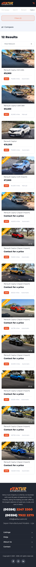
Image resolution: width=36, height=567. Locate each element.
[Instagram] (18, 561)
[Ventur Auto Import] (7, 3)
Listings (7, 532)
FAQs (6, 537)
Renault (23, 10)
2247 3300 (18, 509)
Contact (7, 547)
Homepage (5, 10)
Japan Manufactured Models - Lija (18, 523)
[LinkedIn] (23, 561)
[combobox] (18, 44)
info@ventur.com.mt (18, 519)
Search (15, 10)
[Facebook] (13, 561)
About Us (8, 542)
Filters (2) (18, 18)
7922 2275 (19, 515)
